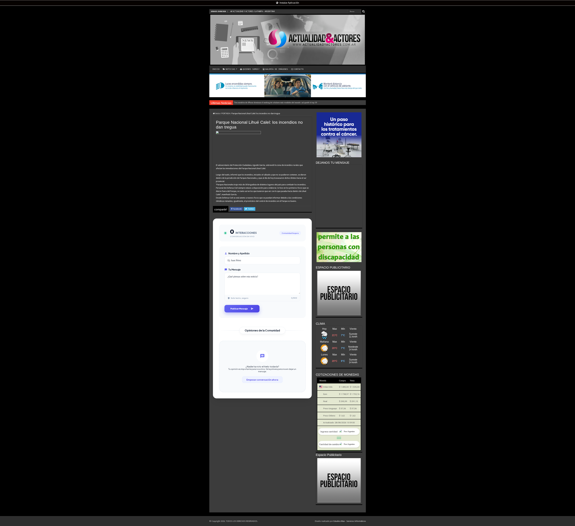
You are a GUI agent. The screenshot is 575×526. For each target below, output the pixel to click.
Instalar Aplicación (289, 2)
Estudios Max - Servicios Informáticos (349, 521)
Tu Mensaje (234, 269)
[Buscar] (363, 11)
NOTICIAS (230, 69)
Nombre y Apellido (239, 253)
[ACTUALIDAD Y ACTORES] (287, 40)
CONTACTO (299, 69)
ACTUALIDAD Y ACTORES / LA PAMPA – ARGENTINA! (253, 11)
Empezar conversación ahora (262, 379)
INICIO (216, 69)
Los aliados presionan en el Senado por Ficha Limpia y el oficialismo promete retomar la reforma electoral (277, 102)
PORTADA (226, 113)
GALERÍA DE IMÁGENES (276, 69)
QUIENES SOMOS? (251, 69)
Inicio (217, 113)
